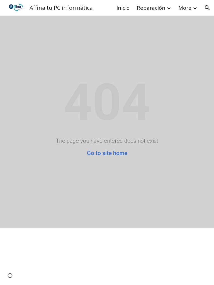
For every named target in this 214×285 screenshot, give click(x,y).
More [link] (184, 7)
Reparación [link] (151, 7)
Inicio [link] (123, 7)
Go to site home (107, 153)
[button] (207, 7)
